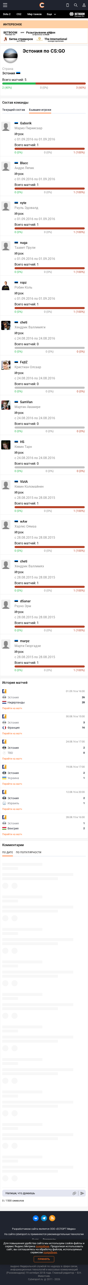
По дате (7, 852)
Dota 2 (6, 14)
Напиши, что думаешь (20, 1193)
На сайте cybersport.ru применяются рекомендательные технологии (44, 1234)
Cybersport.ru (35, 1279)
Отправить (82, 1193)
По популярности (29, 852)
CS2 (19, 14)
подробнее (42, 1246)
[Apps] (67, 5)
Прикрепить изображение (74, 1193)
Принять (44, 1259)
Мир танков (34, 14)
